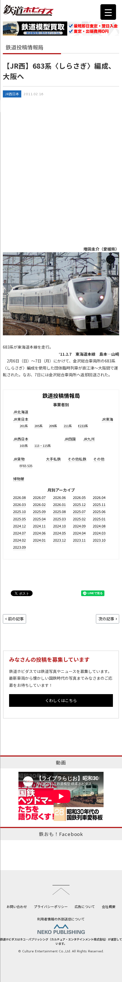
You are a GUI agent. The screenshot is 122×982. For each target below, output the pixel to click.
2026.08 (19, 497)
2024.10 (59, 526)
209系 (53, 425)
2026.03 (19, 504)
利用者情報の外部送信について (61, 918)
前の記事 (16, 619)
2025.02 (79, 519)
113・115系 (42, 445)
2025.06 (99, 511)
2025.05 (19, 519)
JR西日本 (12, 94)
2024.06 (39, 533)
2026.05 (79, 497)
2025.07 (79, 511)
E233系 (83, 425)
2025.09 (39, 511)
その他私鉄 (77, 459)
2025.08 (59, 511)
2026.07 (39, 497)
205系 (38, 425)
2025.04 (39, 519)
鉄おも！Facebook (61, 834)
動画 (61, 762)
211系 (68, 425)
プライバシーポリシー (51, 906)
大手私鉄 (53, 459)
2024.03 (99, 533)
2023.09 (19, 547)
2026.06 (59, 497)
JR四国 (70, 439)
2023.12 (59, 540)
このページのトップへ (61, 889)
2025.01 (99, 519)
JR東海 (107, 419)
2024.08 (99, 526)
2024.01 (39, 540)
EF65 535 (26, 465)
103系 (24, 445)
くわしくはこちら (61, 700)
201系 (24, 425)
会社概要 (108, 906)
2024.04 (79, 533)
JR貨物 (19, 459)
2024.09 (79, 526)
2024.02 (19, 540)
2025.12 (79, 504)
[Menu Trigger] (108, 12)
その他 (98, 459)
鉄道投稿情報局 (61, 395)
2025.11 (99, 504)
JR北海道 (20, 411)
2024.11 (39, 526)
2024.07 (19, 533)
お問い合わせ (17, 906)
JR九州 (89, 439)
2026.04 (99, 497)
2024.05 (59, 533)
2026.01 (59, 504)
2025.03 (59, 519)
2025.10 (19, 511)
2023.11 (79, 540)
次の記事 (106, 619)
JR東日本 (20, 419)
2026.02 (39, 504)
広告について (85, 906)
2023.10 (99, 540)
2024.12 (19, 526)
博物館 (18, 478)
